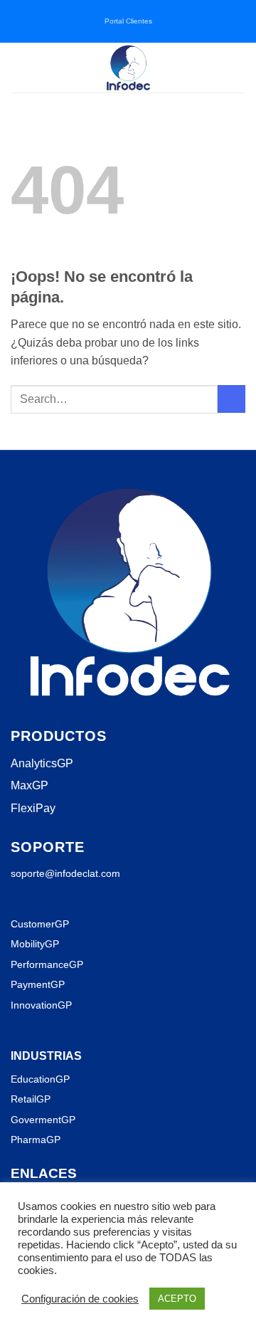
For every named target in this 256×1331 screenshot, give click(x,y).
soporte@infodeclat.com (65, 873)
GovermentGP (43, 1119)
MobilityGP (35, 943)
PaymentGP (38, 984)
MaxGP (29, 785)
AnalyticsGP (42, 763)
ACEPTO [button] (177, 1298)
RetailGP (30, 1099)
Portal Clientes (128, 21)
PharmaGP (35, 1139)
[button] (19, 67)
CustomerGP (40, 924)
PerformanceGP (47, 964)
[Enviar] (231, 399)
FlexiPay (33, 808)
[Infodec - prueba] (128, 68)
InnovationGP (41, 1005)
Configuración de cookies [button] (80, 1299)
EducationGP (40, 1079)
